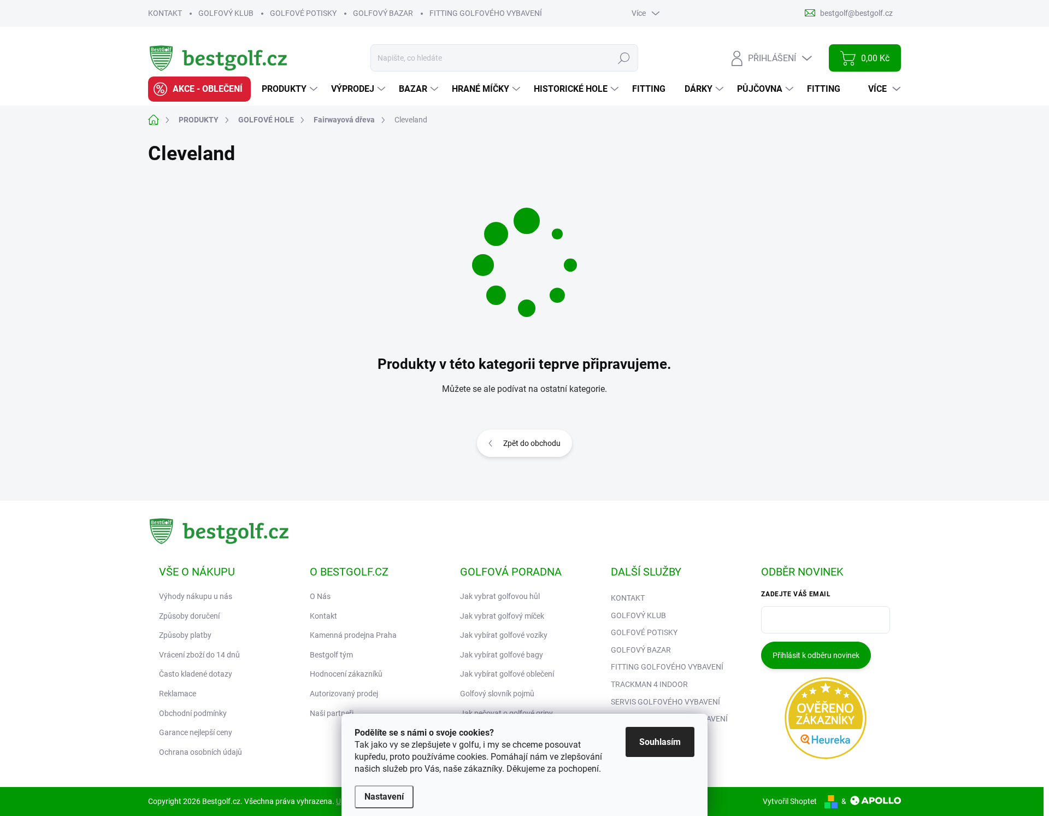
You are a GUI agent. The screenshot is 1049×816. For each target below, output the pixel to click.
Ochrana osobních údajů (200, 752)
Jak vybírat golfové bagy (501, 654)
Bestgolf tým (331, 654)
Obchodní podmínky (193, 713)
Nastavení (384, 796)
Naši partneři (331, 713)
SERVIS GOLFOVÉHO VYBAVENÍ (665, 701)
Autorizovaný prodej (344, 693)
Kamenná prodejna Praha (353, 635)
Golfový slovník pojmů (497, 693)
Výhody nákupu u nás (195, 596)
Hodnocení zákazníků (346, 674)
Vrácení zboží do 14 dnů (199, 654)
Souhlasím (660, 742)
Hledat (624, 58)
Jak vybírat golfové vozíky (503, 635)
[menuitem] (199, 89)
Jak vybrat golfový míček (502, 616)
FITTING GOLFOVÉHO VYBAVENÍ (485, 13)
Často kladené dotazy (195, 674)
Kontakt (323, 616)
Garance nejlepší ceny (195, 732)
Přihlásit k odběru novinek (816, 655)
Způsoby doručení (189, 616)
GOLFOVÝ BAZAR (383, 13)
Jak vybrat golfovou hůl (500, 596)
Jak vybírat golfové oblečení (507, 674)
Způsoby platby (185, 635)
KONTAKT (165, 13)
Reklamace (177, 693)
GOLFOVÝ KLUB (226, 13)
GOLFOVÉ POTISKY (303, 13)
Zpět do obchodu (532, 443)
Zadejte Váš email (795, 594)
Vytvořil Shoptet (790, 801)
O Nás (320, 596)
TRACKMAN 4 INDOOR (649, 684)
